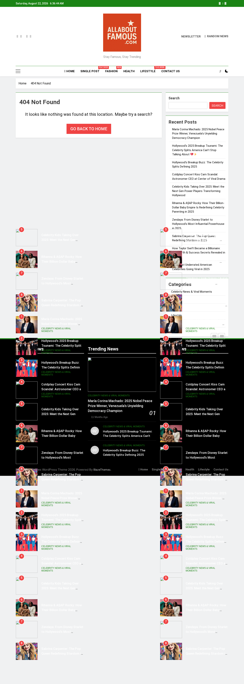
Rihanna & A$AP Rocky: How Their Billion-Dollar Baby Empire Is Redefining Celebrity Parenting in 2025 (198, 207)
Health (129, 71)
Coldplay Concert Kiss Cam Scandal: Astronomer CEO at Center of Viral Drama (61, 389)
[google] (27, 36)
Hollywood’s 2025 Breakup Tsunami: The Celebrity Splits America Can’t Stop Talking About (197, 150)
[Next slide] (225, 3)
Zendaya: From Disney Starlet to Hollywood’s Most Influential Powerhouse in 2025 (198, 224)
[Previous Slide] (220, 3)
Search (174, 98)
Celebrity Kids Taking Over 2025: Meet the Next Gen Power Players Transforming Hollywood (198, 191)
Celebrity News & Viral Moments (56, 330)
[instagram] (21, 36)
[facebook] (17, 36)
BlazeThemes (102, 469)
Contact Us (170, 71)
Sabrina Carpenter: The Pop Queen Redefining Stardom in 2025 (62, 305)
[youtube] (30, 36)
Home (70, 71)
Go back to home (88, 128)
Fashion (112, 69)
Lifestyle (149, 69)
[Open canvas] (18, 71)
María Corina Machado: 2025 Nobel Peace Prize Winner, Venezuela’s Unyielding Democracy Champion (198, 134)
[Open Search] (220, 71)
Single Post (91, 69)
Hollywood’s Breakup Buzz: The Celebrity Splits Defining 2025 (61, 367)
